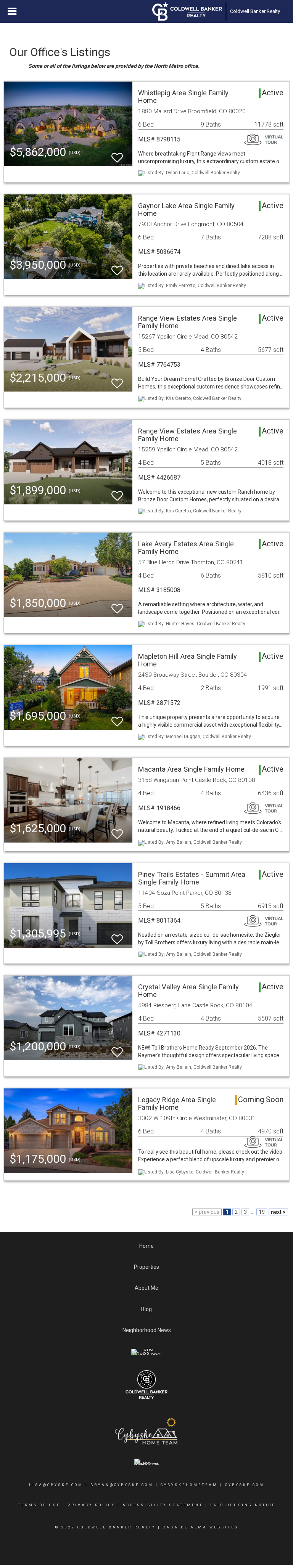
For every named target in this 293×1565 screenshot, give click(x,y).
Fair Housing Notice (242, 1505)
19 (262, 1212)
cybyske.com (244, 1485)
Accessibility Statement (162, 1505)
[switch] (117, 154)
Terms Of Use (39, 1505)
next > (278, 1212)
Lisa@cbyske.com (56, 1485)
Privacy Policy (91, 1505)
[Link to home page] (187, 11)
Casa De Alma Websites (200, 1527)
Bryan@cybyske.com (121, 1485)
